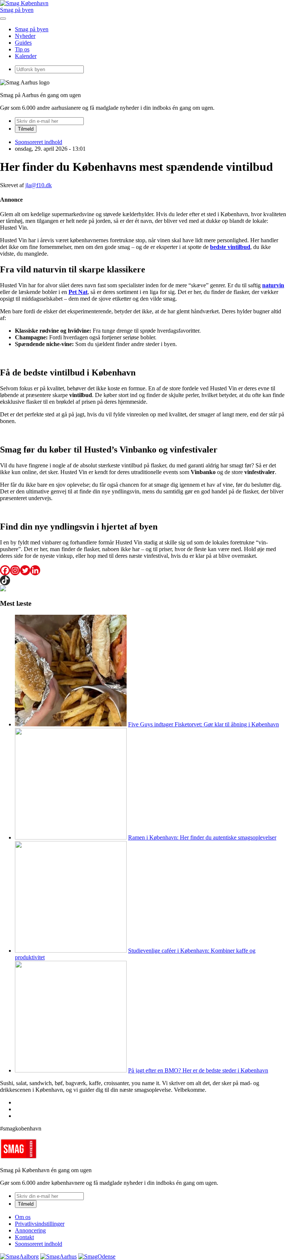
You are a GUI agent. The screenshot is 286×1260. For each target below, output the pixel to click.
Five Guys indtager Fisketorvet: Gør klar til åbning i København (203, 724)
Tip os (22, 49)
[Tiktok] (5, 580)
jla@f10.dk (38, 185)
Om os (23, 1217)
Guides (23, 42)
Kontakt (24, 1237)
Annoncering (30, 1230)
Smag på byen (17, 10)
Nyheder (25, 36)
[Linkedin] (35, 570)
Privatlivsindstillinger (39, 1224)
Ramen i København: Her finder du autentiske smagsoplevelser (202, 837)
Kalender (25, 56)
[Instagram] (15, 570)
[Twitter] (25, 570)
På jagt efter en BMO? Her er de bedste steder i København (198, 1070)
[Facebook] (5, 570)
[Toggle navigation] (3, 18)
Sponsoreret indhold (38, 142)
